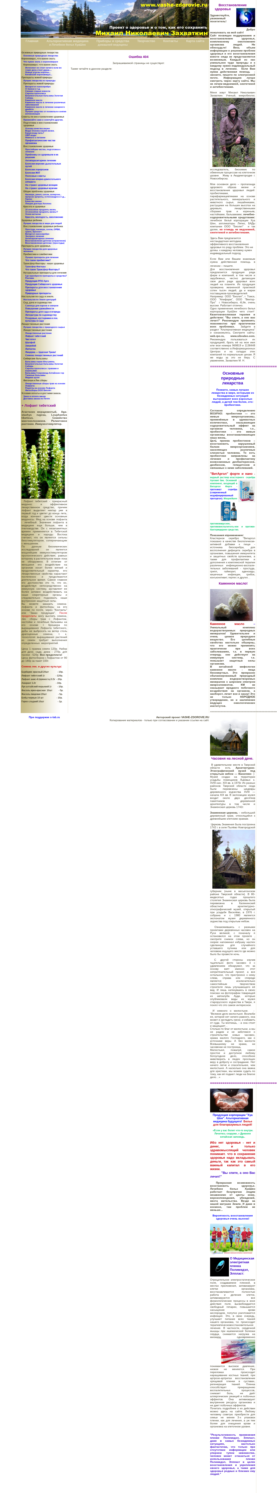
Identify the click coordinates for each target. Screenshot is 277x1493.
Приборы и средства (112, 41)
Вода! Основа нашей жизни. (39, 131)
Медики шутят (32, 377)
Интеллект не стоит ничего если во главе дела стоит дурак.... (43, 69)
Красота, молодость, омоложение (44, 217)
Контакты (170, 41)
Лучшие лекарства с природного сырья (44, 327)
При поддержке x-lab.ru (44, 717)
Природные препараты (38, 293)
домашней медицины (113, 44)
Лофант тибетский (35, 336)
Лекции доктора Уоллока (38, 203)
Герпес (28, 199)
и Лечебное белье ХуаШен (67, 44)
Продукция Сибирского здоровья (43, 284)
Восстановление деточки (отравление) (45, 241)
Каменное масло (33, 100)
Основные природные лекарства (40, 56)
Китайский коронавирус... (38, 74)
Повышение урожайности (39, 308)
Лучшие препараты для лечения (41, 257)
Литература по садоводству (41, 315)
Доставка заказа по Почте (36, 398)
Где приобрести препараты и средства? (46, 276)
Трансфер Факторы (35, 266)
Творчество (146, 41)
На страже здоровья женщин (41, 185)
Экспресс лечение (34, 236)
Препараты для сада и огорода (42, 311)
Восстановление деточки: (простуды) (44, 243)
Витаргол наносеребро (37, 234)
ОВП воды (30, 135)
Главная (32, 41)
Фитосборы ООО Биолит (38, 390)
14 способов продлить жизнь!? (41, 212)
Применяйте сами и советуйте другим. (43, 120)
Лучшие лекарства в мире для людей (42, 223)
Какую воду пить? (34, 133)
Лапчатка (30, 349)
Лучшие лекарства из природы (39, 80)
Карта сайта (195, 41)
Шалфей (30, 342)
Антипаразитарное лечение (40, 160)
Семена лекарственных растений (44, 355)
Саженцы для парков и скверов (41, 305)
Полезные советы (35, 176)
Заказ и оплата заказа (34, 396)
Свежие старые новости (37, 91)
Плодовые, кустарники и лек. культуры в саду (41, 319)
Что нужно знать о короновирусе (40, 62)
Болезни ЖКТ (32, 172)
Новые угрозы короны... (38, 72)
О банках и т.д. (32, 89)
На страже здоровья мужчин (41, 188)
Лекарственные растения (38, 333)
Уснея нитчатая (33, 214)
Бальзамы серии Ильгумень (40, 361)
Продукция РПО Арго (37, 281)
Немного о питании (35, 137)
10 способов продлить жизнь (40, 209)
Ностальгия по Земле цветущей (39, 299)
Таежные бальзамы (35, 375)
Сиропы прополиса (35, 93)
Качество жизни (33, 201)
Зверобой (30, 345)
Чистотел (30, 339)
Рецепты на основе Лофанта (40, 388)
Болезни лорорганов (36, 169)
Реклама (29, 278)
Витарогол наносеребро (38, 86)
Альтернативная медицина (67, 41)
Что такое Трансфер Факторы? (42, 269)
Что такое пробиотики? (38, 260)
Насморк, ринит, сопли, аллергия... (43, 194)
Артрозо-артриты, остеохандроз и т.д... (45, 197)
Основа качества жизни (37, 128)
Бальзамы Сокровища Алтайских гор (44, 373)
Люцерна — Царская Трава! (40, 352)
